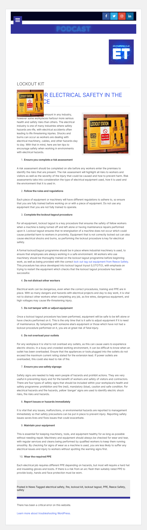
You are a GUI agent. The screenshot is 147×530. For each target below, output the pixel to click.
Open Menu (17, 20)
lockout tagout (93, 486)
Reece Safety (117, 486)
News (32, 486)
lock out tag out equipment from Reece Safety (101, 261)
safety (20, 489)
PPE (105, 486)
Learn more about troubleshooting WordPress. (44, 513)
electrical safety (55, 486)
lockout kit (77, 486)
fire (68, 486)
